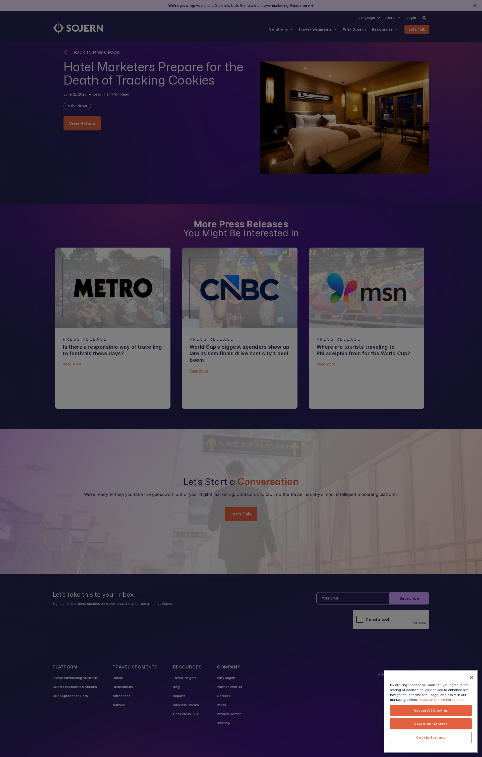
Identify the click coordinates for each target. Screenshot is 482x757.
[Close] (471, 677)
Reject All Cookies (431, 724)
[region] (431, 711)
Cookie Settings (431, 737)
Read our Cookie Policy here (441, 700)
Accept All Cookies (431, 710)
